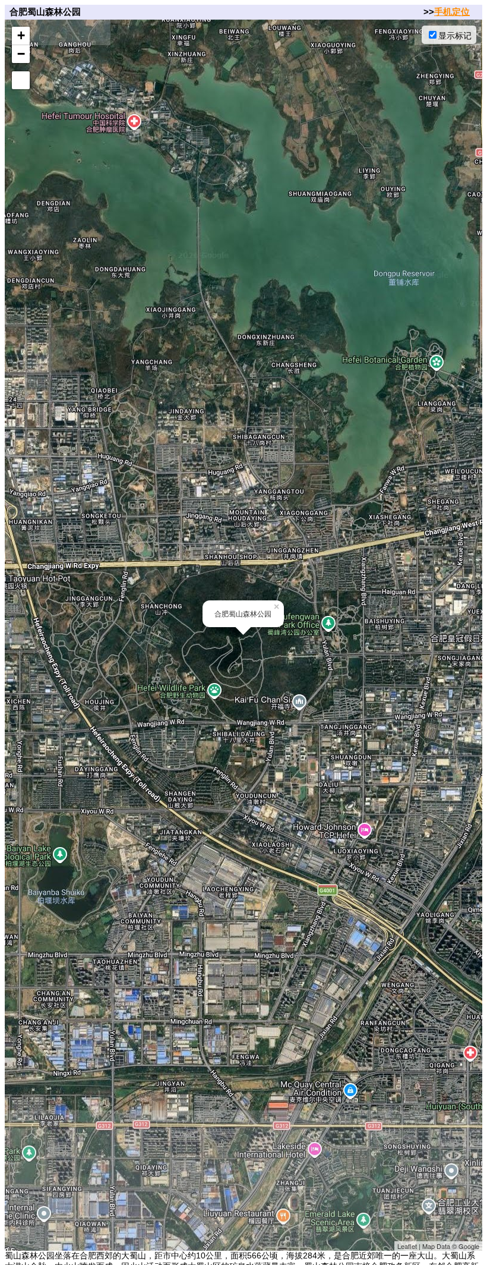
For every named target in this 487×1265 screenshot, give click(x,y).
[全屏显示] (21, 80)
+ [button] (21, 35)
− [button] (21, 53)
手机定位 (452, 12)
